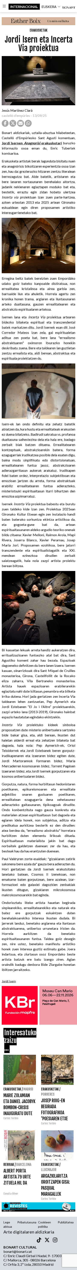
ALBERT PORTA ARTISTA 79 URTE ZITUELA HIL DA (17, 1177)
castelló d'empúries (16, 115)
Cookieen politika (44, 1224)
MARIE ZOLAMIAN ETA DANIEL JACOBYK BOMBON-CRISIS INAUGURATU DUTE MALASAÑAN (19, 1107)
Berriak (8, 1164)
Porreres (48, 1094)
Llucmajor (48, 1170)
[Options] (4, 6)
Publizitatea (66, 1222)
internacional (24, 7)
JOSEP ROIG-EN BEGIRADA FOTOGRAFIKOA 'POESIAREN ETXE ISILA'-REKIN (54, 1112)
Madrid (28, 1089)
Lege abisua (7, 1224)
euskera (48, 7)
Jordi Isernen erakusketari (32, 143)
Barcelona (23, 1164)
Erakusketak (38, 30)
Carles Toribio (11, 1118)
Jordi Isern (9, 981)
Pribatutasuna (26, 1222)
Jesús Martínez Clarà (17, 110)
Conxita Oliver (10, 1193)
